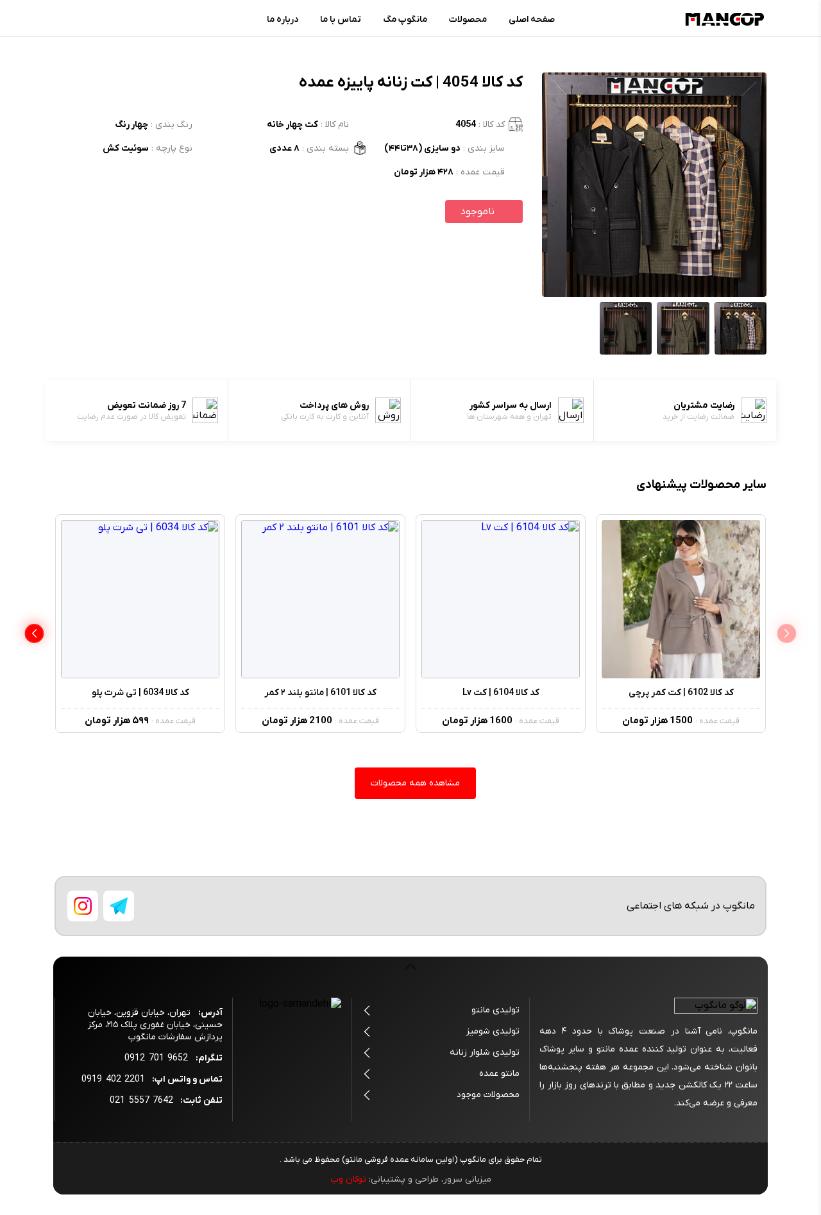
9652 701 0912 (156, 1058)
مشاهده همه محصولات (415, 783)
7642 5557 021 (141, 1100)
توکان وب (348, 1179)
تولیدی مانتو (495, 1010)
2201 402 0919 (113, 1079)
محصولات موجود (488, 1095)
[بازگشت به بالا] (410, 974)
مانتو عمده (499, 1074)
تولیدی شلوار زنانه (485, 1052)
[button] (34, 633)
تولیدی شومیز (493, 1031)
